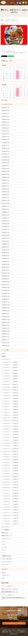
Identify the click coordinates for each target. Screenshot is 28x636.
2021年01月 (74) (5, 302)
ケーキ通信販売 (5, 529)
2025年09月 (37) (5, 139)
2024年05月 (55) (5, 186)
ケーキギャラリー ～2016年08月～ (11, 465)
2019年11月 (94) (5, 342)
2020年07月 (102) (6, 319)
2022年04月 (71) (5, 258)
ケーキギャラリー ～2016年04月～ (11, 476)
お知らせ (4, 572)
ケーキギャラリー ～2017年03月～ (11, 445)
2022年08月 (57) (5, 247)
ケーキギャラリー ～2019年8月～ (10, 365)
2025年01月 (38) (5, 162)
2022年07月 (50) (5, 249)
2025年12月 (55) (5, 131)
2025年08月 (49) (5, 142)
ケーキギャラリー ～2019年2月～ (10, 381)
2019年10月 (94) (5, 345)
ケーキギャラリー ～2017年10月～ (11, 426)
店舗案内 (4, 356)
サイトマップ (5, 564)
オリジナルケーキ (6, 527)
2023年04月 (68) (5, 223)
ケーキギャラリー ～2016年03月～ (11, 479)
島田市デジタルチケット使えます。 (10, 589)
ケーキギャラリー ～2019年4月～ (10, 376)
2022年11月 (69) (5, 238)
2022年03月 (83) (5, 261)
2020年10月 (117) (6, 310)
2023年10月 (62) (5, 206)
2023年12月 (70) (5, 200)
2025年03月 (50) (5, 157)
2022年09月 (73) (5, 244)
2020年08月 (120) (6, 316)
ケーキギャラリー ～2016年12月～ (11, 454)
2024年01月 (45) (5, 197)
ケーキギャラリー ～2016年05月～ (11, 473)
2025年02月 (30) (5, 160)
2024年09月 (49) (5, 174)
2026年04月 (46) (5, 119)
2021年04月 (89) (5, 293)
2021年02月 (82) (5, 299)
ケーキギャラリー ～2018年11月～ (11, 390)
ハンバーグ (4, 547)
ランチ (3, 541)
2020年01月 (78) (5, 337)
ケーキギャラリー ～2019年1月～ (10, 384)
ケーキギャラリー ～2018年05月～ (11, 406)
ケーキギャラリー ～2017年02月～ (11, 448)
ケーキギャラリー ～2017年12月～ (11, 420)
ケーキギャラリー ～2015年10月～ (11, 493)
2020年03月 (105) (6, 331)
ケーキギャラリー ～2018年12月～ (11, 387)
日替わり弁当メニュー (7, 535)
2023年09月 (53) (5, 209)
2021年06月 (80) (5, 287)
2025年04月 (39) (5, 154)
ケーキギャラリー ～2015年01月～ (11, 518)
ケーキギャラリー (10, 19)
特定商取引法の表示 (6, 556)
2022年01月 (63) (5, 267)
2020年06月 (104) (6, 322)
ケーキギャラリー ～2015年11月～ (11, 490)
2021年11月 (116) (6, 273)
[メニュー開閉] (26, 2)
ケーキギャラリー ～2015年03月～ (11, 512)
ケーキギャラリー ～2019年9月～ (10, 362)
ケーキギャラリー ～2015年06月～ (11, 504)
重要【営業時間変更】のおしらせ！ (10, 592)
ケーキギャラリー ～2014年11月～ (11, 523)
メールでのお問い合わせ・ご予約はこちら (14, 623)
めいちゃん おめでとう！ (8, 51)
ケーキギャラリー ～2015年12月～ (11, 487)
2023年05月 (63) (5, 220)
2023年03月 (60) (5, 226)
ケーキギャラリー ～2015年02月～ (11, 515)
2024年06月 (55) (5, 183)
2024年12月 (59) (5, 165)
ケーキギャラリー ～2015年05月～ (11, 507)
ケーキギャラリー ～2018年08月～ (11, 398)
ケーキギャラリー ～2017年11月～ (11, 423)
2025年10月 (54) (5, 136)
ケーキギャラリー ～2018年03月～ (11, 412)
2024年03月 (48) (5, 191)
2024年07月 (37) (5, 180)
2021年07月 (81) (5, 284)
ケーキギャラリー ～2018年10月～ (11, 392)
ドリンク (4, 553)
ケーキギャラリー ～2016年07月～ (11, 468)
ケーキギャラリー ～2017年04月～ (11, 443)
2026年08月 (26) (5, 107)
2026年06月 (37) (5, 113)
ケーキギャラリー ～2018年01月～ (11, 417)
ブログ (3, 578)
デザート (4, 550)
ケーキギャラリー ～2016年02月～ (11, 482)
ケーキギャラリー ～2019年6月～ (10, 370)
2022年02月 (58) (5, 264)
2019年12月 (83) (5, 339)
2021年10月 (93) (5, 276)
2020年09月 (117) (6, 313)
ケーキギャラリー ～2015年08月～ (11, 498)
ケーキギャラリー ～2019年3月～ (10, 378)
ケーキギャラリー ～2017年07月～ (11, 434)
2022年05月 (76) (5, 255)
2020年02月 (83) (5, 334)
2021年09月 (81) (5, 278)
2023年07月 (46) (5, 215)
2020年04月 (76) (5, 328)
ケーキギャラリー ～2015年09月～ (11, 496)
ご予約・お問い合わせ (7, 558)
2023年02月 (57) (5, 229)
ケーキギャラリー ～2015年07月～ (11, 501)
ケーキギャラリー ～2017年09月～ (11, 429)
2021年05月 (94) (5, 290)
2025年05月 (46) (5, 151)
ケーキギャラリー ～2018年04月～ (11, 409)
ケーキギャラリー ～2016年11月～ (11, 456)
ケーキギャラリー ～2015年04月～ (11, 509)
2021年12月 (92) (5, 270)
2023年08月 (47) (5, 212)
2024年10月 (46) (5, 171)
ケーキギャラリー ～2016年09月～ (11, 462)
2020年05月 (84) (5, 325)
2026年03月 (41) (5, 122)
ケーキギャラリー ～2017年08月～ (11, 431)
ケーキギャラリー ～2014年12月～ (11, 521)
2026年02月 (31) (5, 125)
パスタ (3, 544)
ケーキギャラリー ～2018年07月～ (11, 401)
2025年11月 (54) (5, 133)
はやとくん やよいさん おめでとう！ (16, 52)
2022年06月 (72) (5, 252)
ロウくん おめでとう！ (8, 586)
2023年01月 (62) (5, 232)
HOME (2, 19)
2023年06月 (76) (5, 218)
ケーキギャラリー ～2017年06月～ (11, 437)
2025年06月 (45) (5, 148)
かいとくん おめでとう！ (8, 594)
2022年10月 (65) (5, 241)
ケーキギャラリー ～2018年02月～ (11, 415)
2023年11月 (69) (5, 203)
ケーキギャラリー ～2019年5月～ (10, 373)
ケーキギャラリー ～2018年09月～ (11, 395)
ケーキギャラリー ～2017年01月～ (11, 451)
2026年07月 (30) (5, 110)
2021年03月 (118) (6, 296)
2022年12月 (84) (5, 235)
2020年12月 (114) (6, 305)
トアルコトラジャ (6, 538)
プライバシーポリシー (7, 561)
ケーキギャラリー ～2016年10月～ (11, 459)
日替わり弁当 (5, 532)
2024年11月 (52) (5, 168)
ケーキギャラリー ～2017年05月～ (11, 440)
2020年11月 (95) (5, 307)
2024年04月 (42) (5, 189)
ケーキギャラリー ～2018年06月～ (11, 404)
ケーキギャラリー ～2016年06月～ (11, 470)
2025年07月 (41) (5, 145)
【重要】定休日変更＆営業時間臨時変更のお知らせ (14, 598)
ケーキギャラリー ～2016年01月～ (11, 484)
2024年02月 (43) (5, 194)
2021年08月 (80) (5, 281)
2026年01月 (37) (5, 128)
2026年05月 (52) (5, 116)
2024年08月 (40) (5, 177)
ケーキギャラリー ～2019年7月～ (10, 367)
